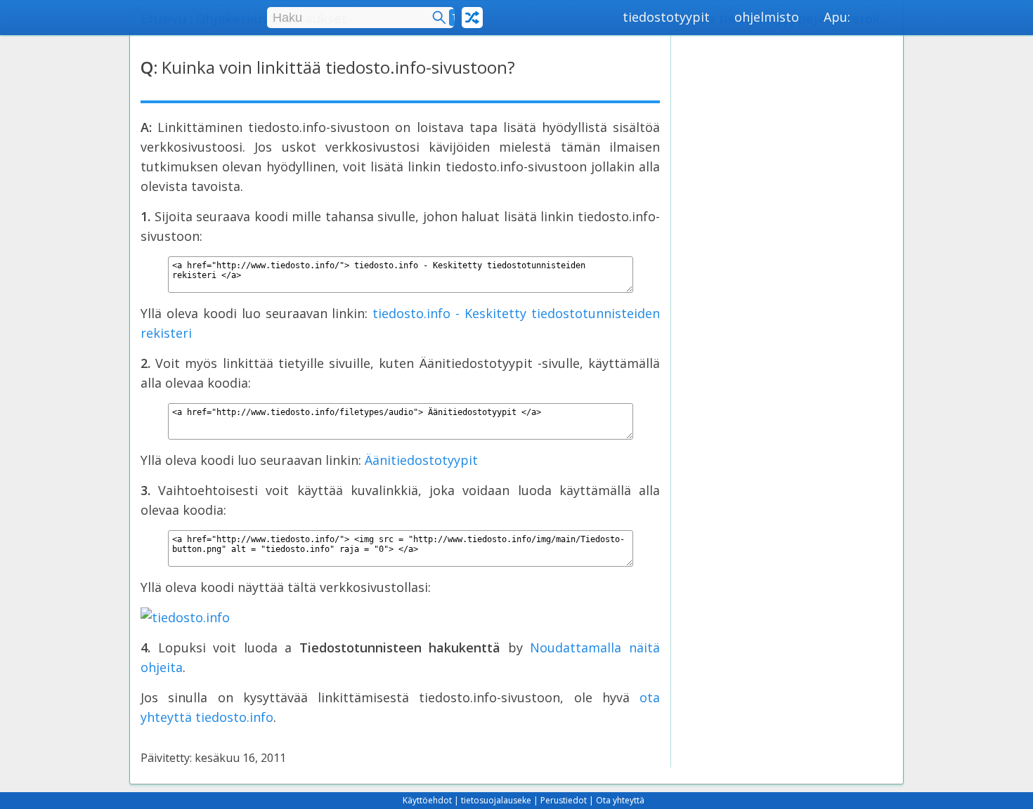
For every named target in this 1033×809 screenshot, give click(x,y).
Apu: (837, 16)
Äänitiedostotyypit (421, 460)
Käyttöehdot (427, 800)
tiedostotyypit (666, 16)
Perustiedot (563, 800)
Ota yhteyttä (620, 800)
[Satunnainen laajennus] (472, 17)
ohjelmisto (766, 16)
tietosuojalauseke (496, 800)
